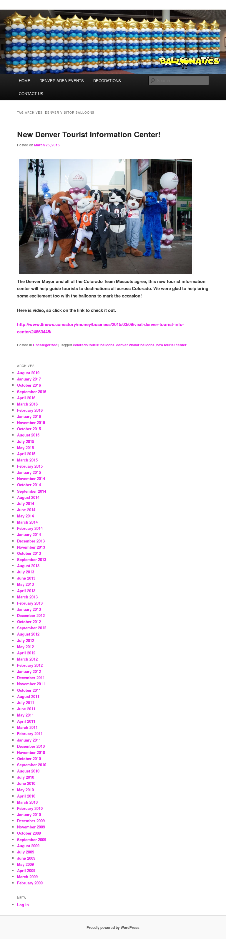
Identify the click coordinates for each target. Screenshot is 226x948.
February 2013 (30, 603)
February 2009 (30, 883)
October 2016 (29, 385)
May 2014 (25, 516)
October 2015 (29, 428)
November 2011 (31, 683)
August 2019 (28, 372)
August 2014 (28, 497)
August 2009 (28, 845)
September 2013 (31, 559)
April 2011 (26, 721)
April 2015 (26, 453)
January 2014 (29, 534)
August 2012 (28, 634)
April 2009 (26, 870)
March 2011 (27, 727)
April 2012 (26, 653)
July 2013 (25, 572)
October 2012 (29, 621)
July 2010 (25, 777)
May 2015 (25, 447)
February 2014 (30, 528)
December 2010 (31, 746)
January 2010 (29, 814)
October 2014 (29, 484)
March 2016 (27, 404)
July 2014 (25, 503)
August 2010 (28, 771)
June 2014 (26, 509)
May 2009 (25, 864)
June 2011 (26, 709)
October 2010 (29, 758)
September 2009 (31, 839)
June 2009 (26, 858)
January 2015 (29, 472)
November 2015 (31, 422)
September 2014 (31, 491)
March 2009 (27, 876)
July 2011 (25, 702)
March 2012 (27, 659)
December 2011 (31, 677)
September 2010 (31, 764)
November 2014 (31, 478)
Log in (23, 904)
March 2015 (27, 460)
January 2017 (29, 379)
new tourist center (171, 345)
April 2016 (26, 398)
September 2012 (31, 628)
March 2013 (27, 597)
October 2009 (29, 833)
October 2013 (29, 553)
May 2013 (25, 584)
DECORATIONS (107, 80)
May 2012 (25, 646)
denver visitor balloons (135, 345)
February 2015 (30, 466)
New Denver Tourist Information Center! (89, 134)
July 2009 (25, 852)
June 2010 (26, 783)
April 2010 (26, 796)
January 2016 (29, 416)
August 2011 (28, 696)
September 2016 (31, 391)
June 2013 (26, 578)
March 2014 (27, 522)
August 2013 (28, 565)
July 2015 (25, 441)
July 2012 (25, 640)
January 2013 (29, 609)
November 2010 (31, 752)
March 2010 (27, 802)
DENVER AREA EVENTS (61, 80)
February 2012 (30, 665)
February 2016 (30, 410)
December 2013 (31, 541)
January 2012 (29, 671)
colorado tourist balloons (93, 345)
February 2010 (30, 808)
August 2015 (28, 435)
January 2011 (29, 740)
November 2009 (31, 827)
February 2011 (30, 733)
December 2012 (31, 615)
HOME (24, 80)
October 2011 (29, 690)
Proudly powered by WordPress (113, 927)
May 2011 (25, 715)
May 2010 (25, 790)
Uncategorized (45, 345)
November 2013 (31, 547)
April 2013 (26, 590)
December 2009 (31, 820)
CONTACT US (31, 93)
